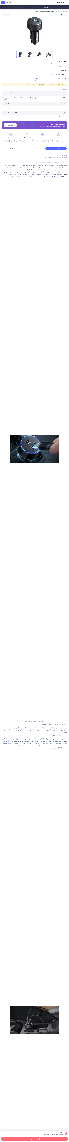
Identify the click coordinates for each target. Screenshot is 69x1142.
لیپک (66, 11)
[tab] (56, 148)
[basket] (7, 2)
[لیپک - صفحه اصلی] (60, 3)
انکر (59, 11)
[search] (11, 2)
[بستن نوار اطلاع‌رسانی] (2, 7)
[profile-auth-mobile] (3, 2)
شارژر (62, 11)
